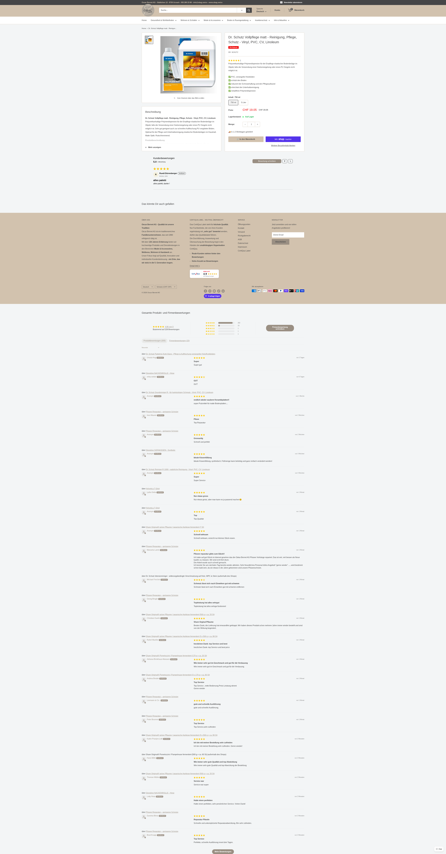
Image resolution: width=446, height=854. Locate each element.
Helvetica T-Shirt (153, 489)
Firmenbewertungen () (179, 341)
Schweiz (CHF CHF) (164, 287)
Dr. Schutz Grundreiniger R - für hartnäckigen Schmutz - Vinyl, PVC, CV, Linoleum (179, 392)
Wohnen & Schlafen (189, 20)
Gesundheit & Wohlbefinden (162, 20)
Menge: (231, 124)
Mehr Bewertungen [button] (223, 852)
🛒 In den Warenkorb (246, 139)
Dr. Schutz (233, 52)
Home (144, 20)
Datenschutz (243, 243)
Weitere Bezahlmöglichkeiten (283, 146)
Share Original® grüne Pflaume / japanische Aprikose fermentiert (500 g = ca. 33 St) (180, 615)
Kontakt (241, 228)
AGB (240, 239)
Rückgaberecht (244, 236)
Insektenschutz (261, 20)
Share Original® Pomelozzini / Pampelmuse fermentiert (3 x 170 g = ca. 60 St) (178, 675)
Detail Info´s (195, 266)
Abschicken (280, 242)
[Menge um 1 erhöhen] (257, 124)
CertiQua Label (244, 251)
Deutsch (146, 287)
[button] (234, 60)
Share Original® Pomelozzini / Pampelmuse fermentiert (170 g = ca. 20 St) (176, 656)
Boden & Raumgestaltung (237, 20)
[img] (166, 326)
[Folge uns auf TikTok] (218, 291)
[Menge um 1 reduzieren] (245, 124)
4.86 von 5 (169, 327)
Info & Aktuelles (280, 20)
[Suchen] (249, 10)
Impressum (242, 247)
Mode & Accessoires (212, 20)
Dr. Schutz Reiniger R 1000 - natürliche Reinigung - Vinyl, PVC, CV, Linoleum (178, 469)
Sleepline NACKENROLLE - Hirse (160, 373)
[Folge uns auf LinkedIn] (223, 291)
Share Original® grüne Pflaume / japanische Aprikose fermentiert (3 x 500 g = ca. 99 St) (181, 636)
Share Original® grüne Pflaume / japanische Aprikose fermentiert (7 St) (175, 527)
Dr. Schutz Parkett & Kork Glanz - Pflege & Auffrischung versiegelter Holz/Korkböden (180, 354)
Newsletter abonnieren (293, 2)
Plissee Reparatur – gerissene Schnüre (162, 412)
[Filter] (284, 161)
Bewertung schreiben (267, 161)
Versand (241, 232)
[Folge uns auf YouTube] (214, 291)
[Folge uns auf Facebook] (205, 291)
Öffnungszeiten (244, 224)
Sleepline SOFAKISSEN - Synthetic (160, 450)
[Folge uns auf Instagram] (210, 291)
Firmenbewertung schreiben (280, 328)
